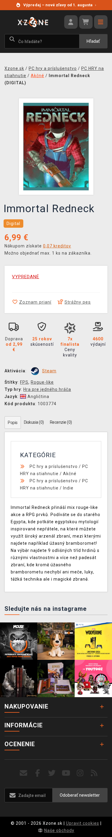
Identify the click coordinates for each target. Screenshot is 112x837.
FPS (24, 382)
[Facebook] (37, 773)
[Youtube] (66, 773)
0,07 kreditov (57, 246)
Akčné (69, 473)
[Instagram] (80, 773)
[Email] (23, 773)
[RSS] (94, 773)
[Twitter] (51, 773)
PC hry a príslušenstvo (54, 466)
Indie (68, 488)
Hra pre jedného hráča (47, 389)
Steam (49, 370)
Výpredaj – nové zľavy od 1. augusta (59, 5)
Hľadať (93, 41)
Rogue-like (42, 382)
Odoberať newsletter (80, 795)
